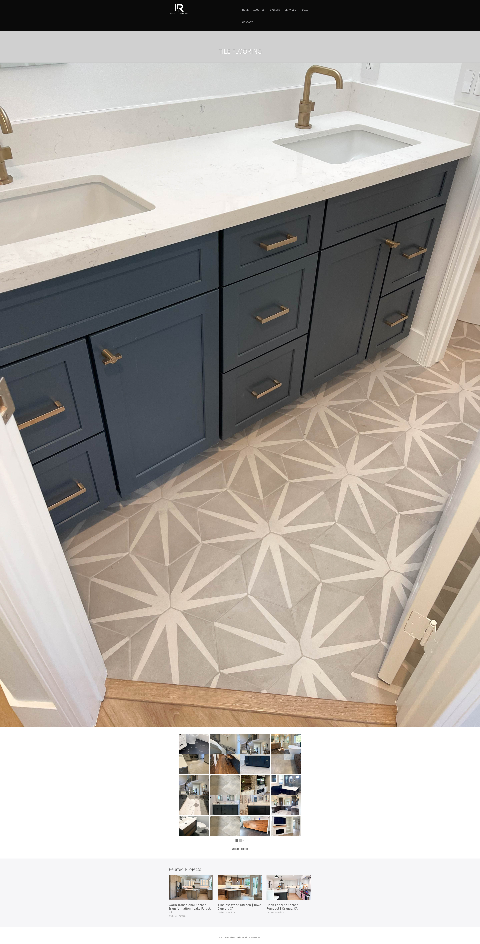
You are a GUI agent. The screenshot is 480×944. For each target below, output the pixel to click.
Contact (247, 22)
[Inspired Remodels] (179, 9)
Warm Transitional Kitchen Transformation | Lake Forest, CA (190, 909)
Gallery (275, 10)
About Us (259, 10)
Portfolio (182, 916)
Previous (2, 395)
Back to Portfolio (240, 849)
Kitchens (172, 916)
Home (245, 10)
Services (290, 10)
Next (478, 395)
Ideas (305, 10)
